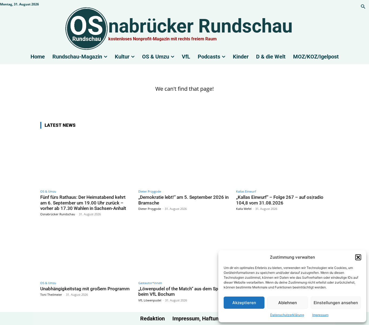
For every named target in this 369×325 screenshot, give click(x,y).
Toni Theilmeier (51, 294)
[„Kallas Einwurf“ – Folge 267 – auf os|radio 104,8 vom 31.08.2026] (282, 160)
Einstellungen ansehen (336, 302)
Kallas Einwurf (246, 191)
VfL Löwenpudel (149, 300)
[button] (358, 257)
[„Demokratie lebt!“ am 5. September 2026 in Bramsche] (184, 160)
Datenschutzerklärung (287, 315)
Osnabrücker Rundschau (57, 214)
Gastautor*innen (150, 282)
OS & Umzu (48, 191)
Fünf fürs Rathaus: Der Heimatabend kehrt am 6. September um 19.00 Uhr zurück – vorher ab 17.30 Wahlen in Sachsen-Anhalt (83, 202)
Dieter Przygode (149, 191)
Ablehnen (287, 302)
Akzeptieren (244, 302)
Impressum (320, 315)
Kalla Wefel (243, 209)
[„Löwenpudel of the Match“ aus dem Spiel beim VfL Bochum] (184, 251)
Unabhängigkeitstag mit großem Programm (85, 288)
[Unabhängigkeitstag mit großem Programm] (86, 251)
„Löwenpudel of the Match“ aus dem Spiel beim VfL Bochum (180, 291)
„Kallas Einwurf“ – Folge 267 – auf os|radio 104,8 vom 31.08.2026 (279, 199)
